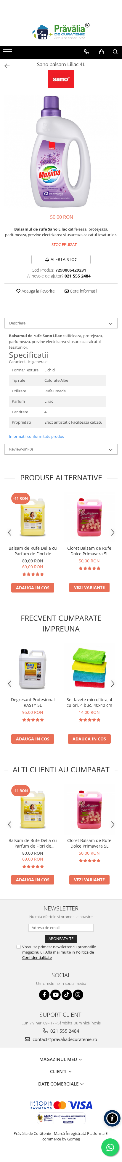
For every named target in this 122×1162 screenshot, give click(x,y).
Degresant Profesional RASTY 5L (33, 702)
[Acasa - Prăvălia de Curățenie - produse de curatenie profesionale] (61, 31)
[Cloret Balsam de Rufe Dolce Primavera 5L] (89, 517)
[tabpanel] (61, 151)
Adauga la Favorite (37, 291)
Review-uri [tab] (21, 449)
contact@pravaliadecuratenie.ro (64, 1039)
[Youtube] (55, 995)
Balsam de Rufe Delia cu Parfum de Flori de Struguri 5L (33, 550)
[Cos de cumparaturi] (101, 52)
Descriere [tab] (17, 323)
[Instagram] (78, 995)
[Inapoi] (4, 66)
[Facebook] (44, 995)
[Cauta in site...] (115, 52)
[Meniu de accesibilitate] (112, 1118)
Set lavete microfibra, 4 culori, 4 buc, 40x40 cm (89, 702)
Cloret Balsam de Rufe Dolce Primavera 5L (89, 550)
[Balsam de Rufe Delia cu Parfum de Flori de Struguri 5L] (32, 517)
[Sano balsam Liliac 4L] (61, 151)
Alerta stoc (64, 259)
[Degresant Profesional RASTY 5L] (32, 668)
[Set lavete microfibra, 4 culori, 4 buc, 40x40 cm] (89, 668)
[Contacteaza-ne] (86, 52)
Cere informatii (83, 291)
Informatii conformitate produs (36, 436)
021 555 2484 (64, 1031)
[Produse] (8, 53)
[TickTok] (67, 995)
